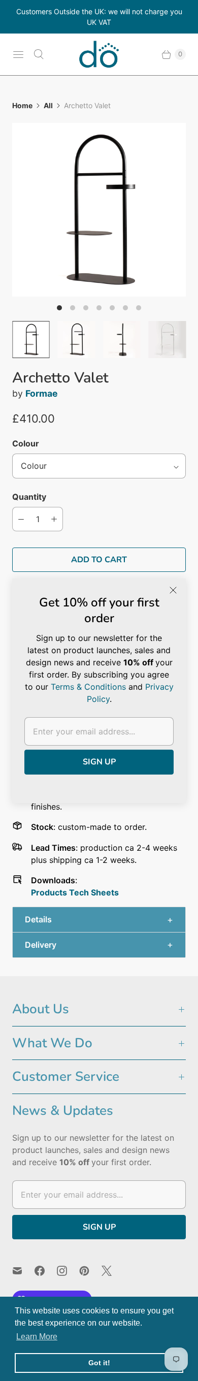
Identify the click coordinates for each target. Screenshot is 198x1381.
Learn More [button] (36, 1336)
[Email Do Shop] (23, 1271)
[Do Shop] (99, 54)
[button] (99, 919)
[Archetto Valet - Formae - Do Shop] (99, 210)
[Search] (38, 54)
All (48, 105)
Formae (41, 393)
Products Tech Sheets (75, 892)
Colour (25, 443)
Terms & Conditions (88, 687)
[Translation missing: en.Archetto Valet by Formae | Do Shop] (76, 340)
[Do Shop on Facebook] (46, 1271)
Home (22, 105)
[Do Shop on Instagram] (68, 1271)
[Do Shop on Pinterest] (90, 1271)
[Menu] (18, 54)
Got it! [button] (99, 1363)
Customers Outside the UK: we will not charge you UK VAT (99, 16)
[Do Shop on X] (113, 1271)
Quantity (29, 497)
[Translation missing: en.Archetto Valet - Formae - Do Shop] (31, 340)
